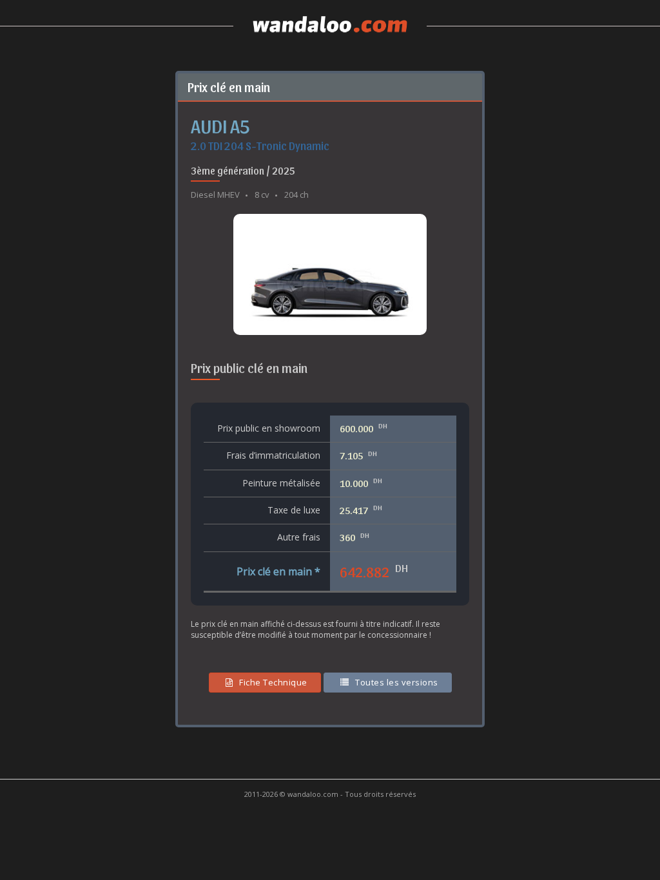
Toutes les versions (396, 682)
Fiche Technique (273, 682)
